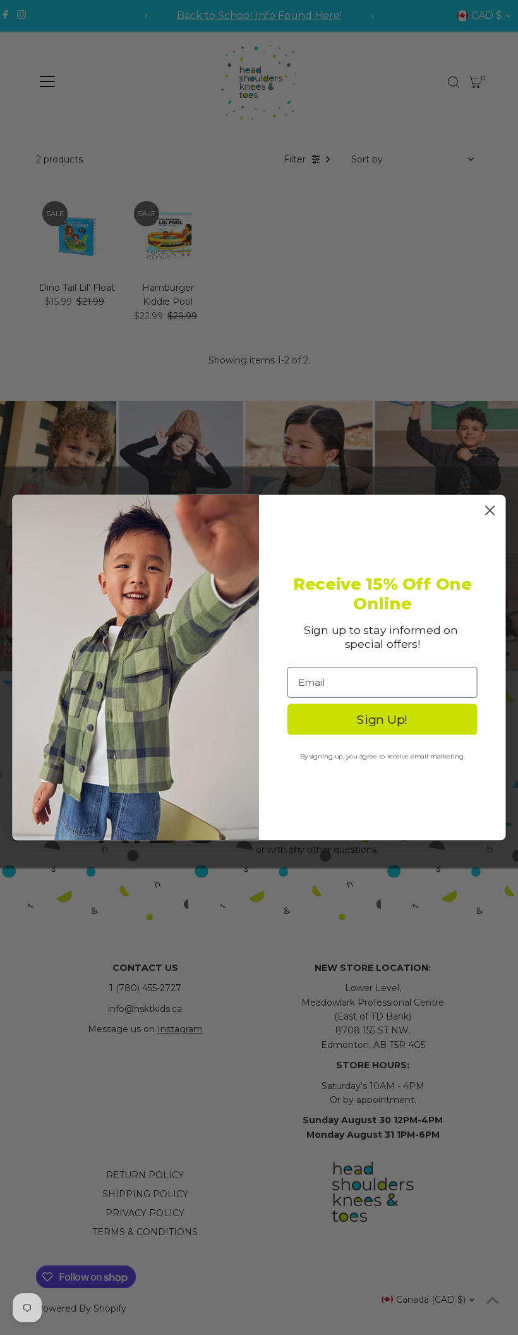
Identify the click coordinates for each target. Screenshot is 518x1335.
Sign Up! (382, 719)
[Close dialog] (490, 510)
